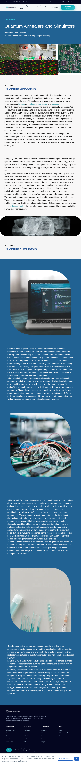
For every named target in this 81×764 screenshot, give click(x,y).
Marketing (43, 6)
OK (77, 759)
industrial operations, (38, 104)
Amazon (26, 652)
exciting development (13, 206)
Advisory (35, 6)
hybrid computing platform (53, 664)
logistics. (55, 104)
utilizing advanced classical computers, (45, 509)
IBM (57, 646)
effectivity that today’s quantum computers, (30, 372)
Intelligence (27, 6)
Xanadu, (47, 646)
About (21, 8)
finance (21, 104)
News (20, 6)
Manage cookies (65, 759)
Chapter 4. (60, 393)
